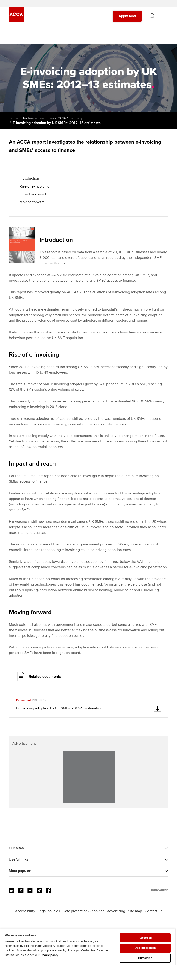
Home (13, 118)
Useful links (18, 859)
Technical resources (38, 118)
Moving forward (32, 202)
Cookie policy (49, 955)
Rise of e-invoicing (35, 186)
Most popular (20, 870)
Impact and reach (33, 194)
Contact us (153, 911)
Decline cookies (145, 948)
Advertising (116, 911)
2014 (62, 118)
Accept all (145, 938)
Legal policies (49, 911)
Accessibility (25, 911)
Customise (145, 958)
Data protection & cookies (83, 911)
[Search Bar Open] (152, 16)
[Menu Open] (165, 16)
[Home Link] (159, 890)
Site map (135, 911)
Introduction (29, 178)
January (76, 118)
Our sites (16, 848)
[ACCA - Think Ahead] (16, 20)
